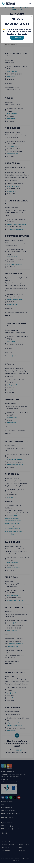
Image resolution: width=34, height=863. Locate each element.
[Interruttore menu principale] (30, 3)
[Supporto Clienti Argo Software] (8, 3)
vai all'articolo (17, 38)
